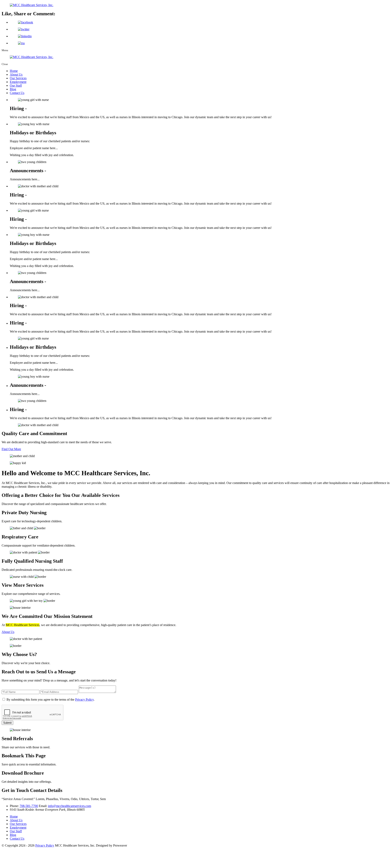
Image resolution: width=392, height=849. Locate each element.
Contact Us (17, 93)
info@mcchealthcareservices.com (69, 806)
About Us (16, 74)
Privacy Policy (84, 699)
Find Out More (11, 449)
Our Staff (16, 85)
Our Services (18, 78)
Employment (18, 82)
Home (14, 71)
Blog (13, 89)
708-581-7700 (29, 806)
